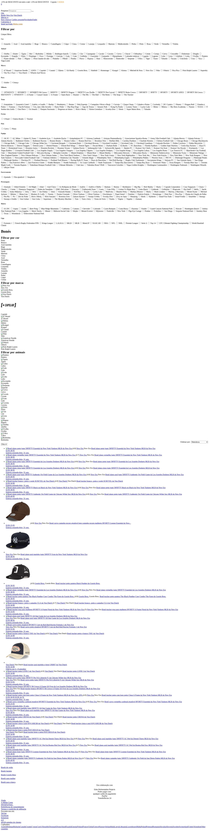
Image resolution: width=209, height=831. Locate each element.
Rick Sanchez (50, 197)
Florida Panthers (151, 146)
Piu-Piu (6, 197)
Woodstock (16, 213)
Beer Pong (33, 209)
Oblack (166, 70)
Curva (6, 129)
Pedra (134, 44)
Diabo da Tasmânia (45, 189)
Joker (53, 192)
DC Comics (168, 104)
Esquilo (14, 56)
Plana (13, 129)
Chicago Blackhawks (199, 141)
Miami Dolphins (77, 153)
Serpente (131, 59)
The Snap (117, 95)
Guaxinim (94, 56)
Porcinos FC (26, 160)
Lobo (187, 56)
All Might (32, 187)
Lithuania (123, 827)
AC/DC (6, 209)
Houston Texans (63, 148)
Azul (15, 44)
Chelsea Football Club (165, 141)
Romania (156, 827)
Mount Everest (87, 211)
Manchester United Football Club (21, 153)
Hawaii (178, 209)
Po (13, 197)
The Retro (105, 95)
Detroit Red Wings (68, 146)
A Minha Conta (7, 802)
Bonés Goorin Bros (8, 775)
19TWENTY (9, 92)
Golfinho (84, 56)
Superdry (204, 70)
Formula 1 (7, 223)
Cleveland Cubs (126, 143)
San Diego (168, 211)
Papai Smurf (120, 194)
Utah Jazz (80, 165)
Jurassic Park (102, 107)
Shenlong (134, 197)
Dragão (196, 54)
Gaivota (59, 56)
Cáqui (66, 44)
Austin (24, 209)
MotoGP (86, 223)
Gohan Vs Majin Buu (127, 189)
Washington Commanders (157, 165)
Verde (156, 44)
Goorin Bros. (82, 70)
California (65, 209)
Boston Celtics (70, 141)
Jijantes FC (128, 148)
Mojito (75, 211)
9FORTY (164, 92)
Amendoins (8, 104)
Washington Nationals (179, 165)
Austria (4, 827)
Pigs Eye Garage (135, 211)
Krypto (87, 192)
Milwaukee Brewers (122, 153)
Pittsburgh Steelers (11, 160)
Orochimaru (107, 194)
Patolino (131, 194)
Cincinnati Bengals (58, 143)
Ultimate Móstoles (65, 165)
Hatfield (94, 70)
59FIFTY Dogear (67, 92)
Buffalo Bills (114, 141)
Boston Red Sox (85, 141)
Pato (19, 59)
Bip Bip (137, 187)
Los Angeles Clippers (84, 150)
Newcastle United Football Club (27, 158)
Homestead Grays (15, 148)
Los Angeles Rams (160, 150)
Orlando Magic (88, 158)
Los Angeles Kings (123, 150)
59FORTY (143, 92)
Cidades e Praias (143, 104)
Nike (158, 70)
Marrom (111, 44)
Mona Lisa (23, 194)
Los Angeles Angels (45, 150)
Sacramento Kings (154, 160)
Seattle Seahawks (70, 163)
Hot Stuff (187, 189)
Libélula (179, 56)
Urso (193, 59)
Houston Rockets (47, 148)
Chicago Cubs (24, 143)
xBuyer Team (8, 167)
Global (90, 827)
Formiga (50, 56)
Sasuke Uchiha (94, 197)
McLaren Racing (43, 153)
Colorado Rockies (162, 143)
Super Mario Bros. (133, 109)
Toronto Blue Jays (190, 163)
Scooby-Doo (110, 109)
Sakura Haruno (79, 197)
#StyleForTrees (7, 805)
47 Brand (7, 70)
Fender (144, 209)
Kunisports (193, 148)
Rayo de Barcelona (98, 160)
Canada (23, 827)
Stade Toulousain (105, 163)
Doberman (185, 54)
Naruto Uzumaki (63, 194)
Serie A (144, 223)
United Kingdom (194, 827)
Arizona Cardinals (93, 138)
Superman (47, 199)
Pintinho (56, 59)
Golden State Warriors (169, 146)
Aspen (16, 209)
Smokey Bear (201, 211)
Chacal (127, 54)
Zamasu (138, 199)
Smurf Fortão (180, 197)
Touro (155, 59)
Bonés (3, 15)
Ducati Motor (97, 146)
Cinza (74, 44)
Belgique (10, 827)
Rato (98, 59)
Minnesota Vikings (196, 153)
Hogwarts (176, 189)
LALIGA (60, 223)
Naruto (191, 107)
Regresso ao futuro (65, 109)
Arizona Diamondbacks (112, 138)
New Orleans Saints (49, 155)
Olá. (2, 13)
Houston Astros (31, 148)
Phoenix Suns (157, 158)
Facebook (4, 816)
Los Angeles (23, 211)
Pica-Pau (179, 194)
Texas (6, 213)
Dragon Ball (189, 104)
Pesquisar (4, 11)
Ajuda (10, 24)
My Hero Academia (178, 107)
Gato (75, 56)
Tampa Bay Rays (143, 163)
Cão (81, 54)
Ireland (108, 827)
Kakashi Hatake (64, 192)
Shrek (121, 109)
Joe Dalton (43, 192)
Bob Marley (148, 187)
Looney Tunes (132, 107)
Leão (163, 56)
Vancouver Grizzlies (115, 165)
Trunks (112, 199)
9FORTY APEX (177, 92)
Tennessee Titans (159, 163)
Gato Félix (111, 189)
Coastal (52, 70)
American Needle (21, 70)
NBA (106, 223)
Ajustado (7, 177)
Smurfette (192, 197)
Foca (41, 56)
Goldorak (155, 189)
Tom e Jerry (86, 199)
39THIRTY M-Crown (38, 92)
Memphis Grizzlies (60, 153)
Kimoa (124, 70)
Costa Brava (123, 209)
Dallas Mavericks (196, 143)
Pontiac (147, 211)
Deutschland (61, 827)
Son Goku (36, 199)
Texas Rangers (175, 163)
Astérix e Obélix (95, 187)
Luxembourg (132, 827)
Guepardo (105, 56)
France (85, 827)
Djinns (61, 70)
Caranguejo (91, 54)
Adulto (6, 83)
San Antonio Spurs (184, 160)
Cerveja (116, 104)
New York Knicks (159, 155)
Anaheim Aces (45, 138)
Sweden (176, 827)
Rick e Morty (80, 109)
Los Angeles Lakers (142, 150)
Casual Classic (42, 95)
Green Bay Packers (188, 146)
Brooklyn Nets (100, 141)
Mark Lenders (159, 192)
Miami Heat (91, 153)
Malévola (109, 192)
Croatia (28, 827)
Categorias (6, 22)
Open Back (65, 95)
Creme (82, 44)
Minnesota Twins (179, 153)
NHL (120, 223)
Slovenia (169, 827)
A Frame (30, 95)
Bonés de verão (7, 767)
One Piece (21, 109)
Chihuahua (137, 54)
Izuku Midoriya (15, 192)
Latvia (117, 827)
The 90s (85, 95)
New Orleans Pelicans (30, 155)
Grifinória (165, 189)
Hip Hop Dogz (73, 107)
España (68, 827)
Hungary (102, 827)
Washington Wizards (198, 165)
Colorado (97, 209)
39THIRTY (22, 92)
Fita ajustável (19, 177)
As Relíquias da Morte (68, 187)
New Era (9, 15)
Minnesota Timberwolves (160, 153)
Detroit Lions (38, 146)
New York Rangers (193, 155)
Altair (41, 187)
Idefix (196, 189)
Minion (13, 194)
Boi (31, 54)
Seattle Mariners (54, 163)
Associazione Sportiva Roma (136, 138)
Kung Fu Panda (116, 107)
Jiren (34, 192)
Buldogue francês (62, 54)
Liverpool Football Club (24, 150)
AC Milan (16, 138)
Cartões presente (17, 20)
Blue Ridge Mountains (50, 209)
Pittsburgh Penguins (183, 158)
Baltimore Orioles (22, 141)
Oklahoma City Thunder (69, 158)
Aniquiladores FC (76, 138)
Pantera (205, 56)
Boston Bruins (55, 141)
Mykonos (100, 211)
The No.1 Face (9, 73)
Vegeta (120, 199)
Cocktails (156, 104)
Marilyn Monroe (136, 192)
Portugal (149, 827)
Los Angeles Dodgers (104, 150)
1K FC (6, 138)
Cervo (119, 54)
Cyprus (34, 827)
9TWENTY (19, 95)
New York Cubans (90, 155)
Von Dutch (18, 15)
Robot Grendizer (96, 109)
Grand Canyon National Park (161, 209)
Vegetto (129, 199)
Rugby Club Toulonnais (134, 160)
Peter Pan (168, 194)
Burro (158, 187)
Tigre (147, 59)
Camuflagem (55, 44)
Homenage (104, 70)
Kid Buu (77, 192)
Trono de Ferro (100, 199)
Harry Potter (59, 107)
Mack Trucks (36, 211)
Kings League (47, 223)
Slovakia (163, 827)
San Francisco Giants (36, 163)
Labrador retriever (132, 56)
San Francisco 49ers (17, 163)
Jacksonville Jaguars (112, 148)
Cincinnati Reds (74, 143)
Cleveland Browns (91, 143)
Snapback (31, 177)
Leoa (170, 56)
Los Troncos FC (176, 150)
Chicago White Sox (40, 143)
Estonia (74, 827)
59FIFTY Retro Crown (126, 92)
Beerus (116, 187)
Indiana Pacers (79, 148)
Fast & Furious (24, 107)
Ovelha (196, 56)
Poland (143, 827)
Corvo (165, 54)
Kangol (115, 70)
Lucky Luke (145, 107)
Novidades (28, 20)
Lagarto (145, 56)
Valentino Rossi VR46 (96, 165)
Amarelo (7, 44)
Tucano (173, 59)
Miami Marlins (105, 153)
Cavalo (101, 54)
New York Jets (144, 155)
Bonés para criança (8, 782)
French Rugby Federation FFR (27, 223)
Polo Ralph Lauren (190, 70)
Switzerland (183, 827)
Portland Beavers (41, 160)
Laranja (91, 44)
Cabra (74, 54)
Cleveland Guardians (144, 143)
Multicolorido (123, 44)
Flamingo (32, 56)
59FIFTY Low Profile (86, 92)
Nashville (110, 211)
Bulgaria (16, 827)
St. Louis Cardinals (87, 163)
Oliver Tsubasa (78, 194)
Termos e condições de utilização (13, 809)
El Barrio (124, 146)
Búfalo (49, 54)
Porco (82, 59)
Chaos (201, 187)
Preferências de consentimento (12, 807)
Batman (107, 187)
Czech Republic (43, 827)
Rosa (148, 44)
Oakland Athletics (49, 158)
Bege (36, 44)
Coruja (156, 54)
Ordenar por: (185, 442)
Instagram (4, 818)
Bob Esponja (82, 104)
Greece (96, 827)
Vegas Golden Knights (135, 165)
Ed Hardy (70, 70)
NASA (200, 107)
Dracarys (75, 189)
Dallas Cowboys (179, 143)
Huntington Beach (191, 209)
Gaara (101, 189)
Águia (23, 54)
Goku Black (143, 189)
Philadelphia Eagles (122, 158)
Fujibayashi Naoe (89, 189)
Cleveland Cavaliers (109, 143)
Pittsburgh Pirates (200, 158)
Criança (15, 83)
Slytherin (152, 197)
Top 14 (153, 223)
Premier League (131, 223)
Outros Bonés (18, 119)
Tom (76, 199)
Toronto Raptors (20, 165)
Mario (148, 192)
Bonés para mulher (8, 778)
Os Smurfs (33, 109)
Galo (67, 56)
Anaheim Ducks (60, 138)
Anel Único (51, 187)
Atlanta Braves (179, 138)
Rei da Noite (23, 197)
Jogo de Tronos (88, 107)
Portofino (157, 211)
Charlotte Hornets (146, 141)
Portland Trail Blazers (59, 160)
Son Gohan (24, 199)
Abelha (6, 54)
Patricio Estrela (143, 194)
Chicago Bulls (9, 143)
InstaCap (4, 24)
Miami (48, 211)
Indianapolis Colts (94, 148)
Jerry (27, 192)
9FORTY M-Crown (195, 92)
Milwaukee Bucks (139, 153)
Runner (76, 95)
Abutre (15, 54)
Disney (178, 104)
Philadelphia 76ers (104, 158)
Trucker (29, 119)
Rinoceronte (108, 59)
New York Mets (176, 155)
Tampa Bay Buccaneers (123, 163)
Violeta (175, 44)
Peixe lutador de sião (41, 59)
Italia (113, 827)
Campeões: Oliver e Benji (100, 104)
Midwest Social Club (61, 211)
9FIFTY (153, 92)
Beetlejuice (61, 104)
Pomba (73, 59)
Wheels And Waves (37, 73)
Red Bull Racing (116, 160)
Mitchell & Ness (136, 70)
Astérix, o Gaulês (39, 104)
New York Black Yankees (70, 155)
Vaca (200, 59)
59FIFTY (54, 92)
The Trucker (128, 95)
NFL (113, 223)
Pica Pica (176, 70)
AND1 (34, 70)
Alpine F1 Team (29, 138)
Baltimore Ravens (39, 141)
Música (164, 107)
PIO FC (168, 158)
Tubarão (164, 59)
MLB (77, 223)
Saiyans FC (169, 160)
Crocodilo (174, 54)
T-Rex (140, 59)
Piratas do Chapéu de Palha (195, 194)
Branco (44, 44)
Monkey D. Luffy (37, 194)
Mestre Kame (192, 192)
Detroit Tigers (84, 146)
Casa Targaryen (189, 187)
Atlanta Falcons (194, 138)
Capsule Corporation (172, 187)
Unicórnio (183, 59)
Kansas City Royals (178, 148)
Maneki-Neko (121, 192)
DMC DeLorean (62, 189)
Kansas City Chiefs (143, 148)
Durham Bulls (112, 146)
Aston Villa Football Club (160, 138)
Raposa (90, 59)
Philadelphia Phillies (140, 158)
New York (121, 211)
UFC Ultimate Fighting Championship (174, 223)
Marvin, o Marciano (176, 192)
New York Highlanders (126, 155)
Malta (139, 827)
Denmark (52, 827)
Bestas (71, 104)
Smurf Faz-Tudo (165, 197)
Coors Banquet (109, 209)
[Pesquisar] (33, 11)
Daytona (134, 209)
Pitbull (65, 59)
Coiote (148, 54)
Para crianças (6, 20)
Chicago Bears (182, 141)
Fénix (23, 56)
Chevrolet (86, 209)
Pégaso (27, 59)
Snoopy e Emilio (10, 199)
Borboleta (39, 54)
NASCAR (96, 223)
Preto (141, 44)
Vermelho (165, 44)
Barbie (51, 104)
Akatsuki (7, 187)
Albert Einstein (20, 187)
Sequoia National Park (184, 211)
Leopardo (101, 44)
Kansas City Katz (160, 148)
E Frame (54, 95)
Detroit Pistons (52, 146)
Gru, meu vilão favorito (42, 107)
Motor (156, 107)
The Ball (95, 95)
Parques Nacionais (47, 109)
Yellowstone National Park (33, 213)
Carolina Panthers (129, 141)
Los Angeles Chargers (64, 150)
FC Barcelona (136, 146)
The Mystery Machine (63, 199)
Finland (80, 827)
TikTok (4, 813)
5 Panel (6, 119)
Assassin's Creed (22, 104)
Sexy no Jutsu (121, 197)
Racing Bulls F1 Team (79, 160)
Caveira (110, 54)
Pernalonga (157, 194)
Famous (12, 107)
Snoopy (202, 197)
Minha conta (17, 24)
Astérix (82, 187)
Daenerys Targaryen (26, 189)
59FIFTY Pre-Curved (106, 92)
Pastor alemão (9, 59)
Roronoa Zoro (64, 197)
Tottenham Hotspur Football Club (42, 165)
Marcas (4, 17)
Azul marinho (26, 44)
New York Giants (107, 155)
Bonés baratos (6, 771)
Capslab (42, 70)
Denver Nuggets (23, 146)
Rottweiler (120, 59)
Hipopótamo (117, 56)
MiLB (69, 223)
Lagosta (154, 56)
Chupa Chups (128, 104)
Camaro (75, 209)
